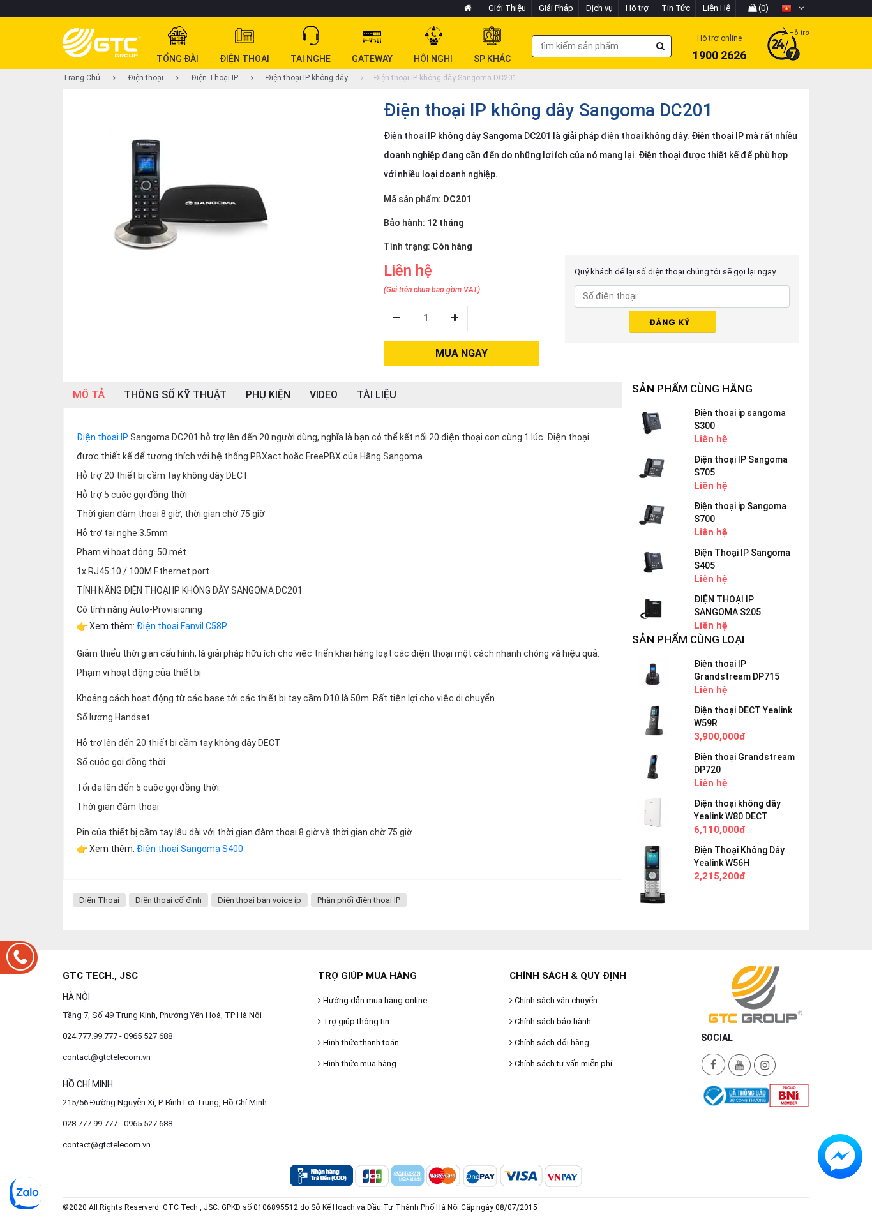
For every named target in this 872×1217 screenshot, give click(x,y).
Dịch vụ (599, 8)
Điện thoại (144, 77)
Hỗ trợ (637, 8)
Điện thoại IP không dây (306, 77)
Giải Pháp (556, 8)
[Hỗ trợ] (783, 45)
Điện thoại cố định (168, 900)
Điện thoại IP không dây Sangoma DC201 (445, 77)
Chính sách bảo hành (552, 1021)
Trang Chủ (81, 77)
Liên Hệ (716, 8)
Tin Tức (675, 8)
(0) (762, 8)
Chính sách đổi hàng (551, 1042)
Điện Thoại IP (214, 77)
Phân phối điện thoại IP (358, 900)
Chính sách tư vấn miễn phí (562, 1063)
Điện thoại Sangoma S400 (190, 849)
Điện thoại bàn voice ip (259, 900)
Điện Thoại (99, 900)
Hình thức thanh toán (360, 1042)
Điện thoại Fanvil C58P (182, 626)
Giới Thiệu (507, 8)
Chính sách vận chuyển (555, 1000)
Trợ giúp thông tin (355, 1021)
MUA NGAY (461, 353)
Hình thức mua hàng (358, 1063)
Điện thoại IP (102, 437)
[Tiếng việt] (792, 8)
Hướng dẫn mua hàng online (374, 1000)
